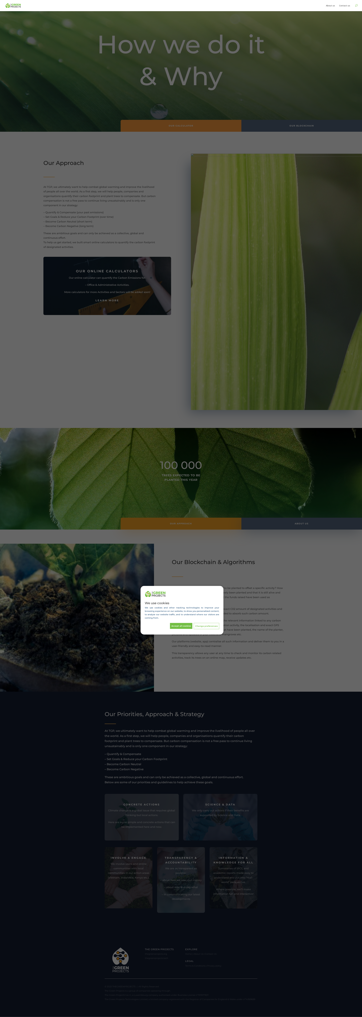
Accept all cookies (181, 626)
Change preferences (206, 626)
